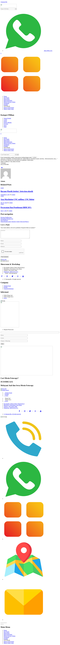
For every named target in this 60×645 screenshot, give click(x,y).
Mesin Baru (7, 99)
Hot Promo (6, 97)
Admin (13, 194)
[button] (30, 74)
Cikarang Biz (4, 2)
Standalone (6, 103)
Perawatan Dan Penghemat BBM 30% (16, 207)
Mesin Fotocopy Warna (9, 102)
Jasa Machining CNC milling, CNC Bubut (17, 199)
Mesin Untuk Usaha (9, 109)
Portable (6, 104)
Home (5, 96)
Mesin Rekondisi (8, 100)
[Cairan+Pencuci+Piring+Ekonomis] (2, 167)
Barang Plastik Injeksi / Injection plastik (17, 191)
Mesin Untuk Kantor (9, 107)
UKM (2, 188)
